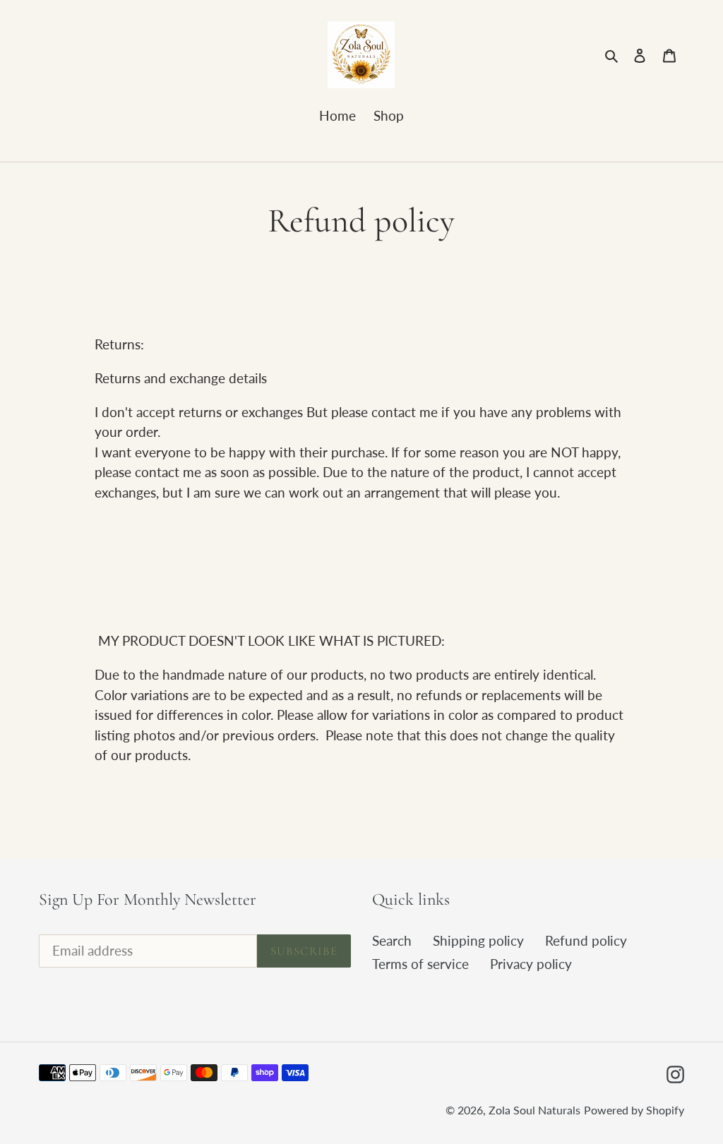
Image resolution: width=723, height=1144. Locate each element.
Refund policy (586, 940)
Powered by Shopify (634, 1109)
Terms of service (420, 964)
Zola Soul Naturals (534, 1109)
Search (392, 940)
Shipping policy (478, 940)
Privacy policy (531, 964)
